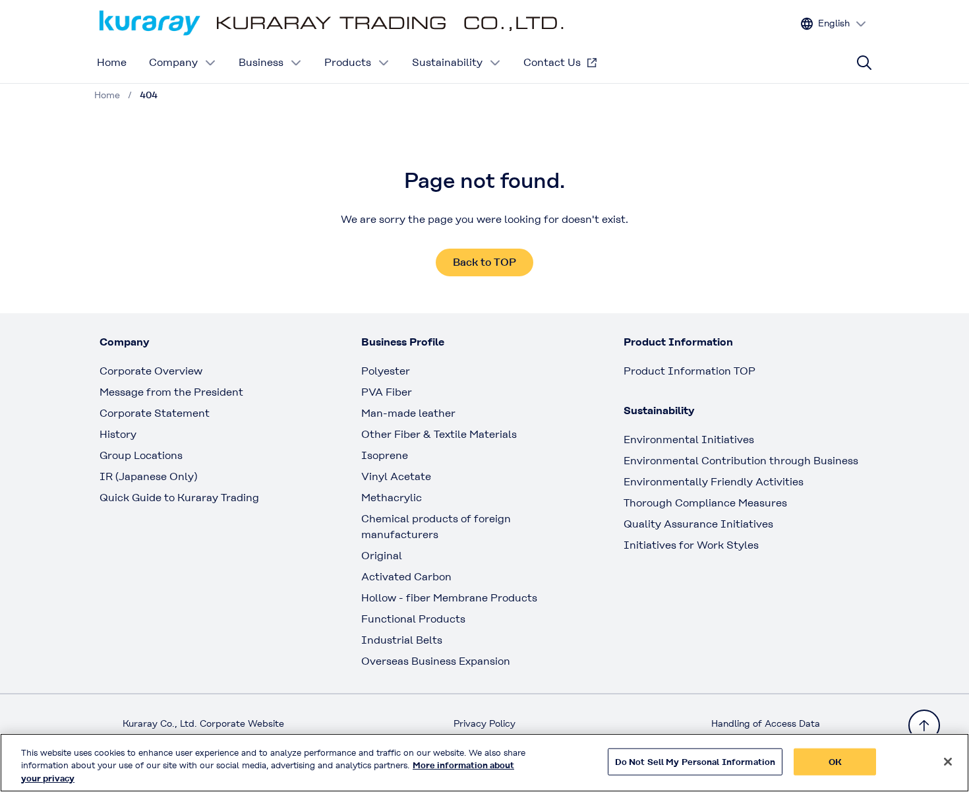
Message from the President (171, 392)
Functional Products (413, 619)
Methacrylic (391, 497)
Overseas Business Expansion (435, 661)
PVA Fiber (386, 392)
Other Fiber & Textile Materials (439, 434)
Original (381, 555)
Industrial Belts (401, 640)
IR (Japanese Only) (148, 476)
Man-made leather (408, 413)
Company (173, 62)
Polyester (385, 371)
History (118, 434)
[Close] (947, 761)
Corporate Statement (155, 413)
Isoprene (384, 455)
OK (835, 761)
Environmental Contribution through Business (741, 460)
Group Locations (141, 455)
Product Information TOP (689, 371)
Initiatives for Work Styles (691, 545)
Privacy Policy (484, 723)
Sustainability (447, 62)
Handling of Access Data (765, 723)
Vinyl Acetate (396, 476)
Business (261, 62)
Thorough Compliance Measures (705, 503)
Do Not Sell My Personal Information (695, 761)
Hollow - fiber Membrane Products (449, 598)
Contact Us (552, 62)
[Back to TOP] (924, 725)
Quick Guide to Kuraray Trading (179, 497)
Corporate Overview (151, 371)
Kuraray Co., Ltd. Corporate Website (203, 723)
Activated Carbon (406, 576)
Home (112, 62)
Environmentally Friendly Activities (714, 481)
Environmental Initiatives (689, 439)
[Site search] (864, 62)
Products (347, 62)
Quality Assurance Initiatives (698, 524)
